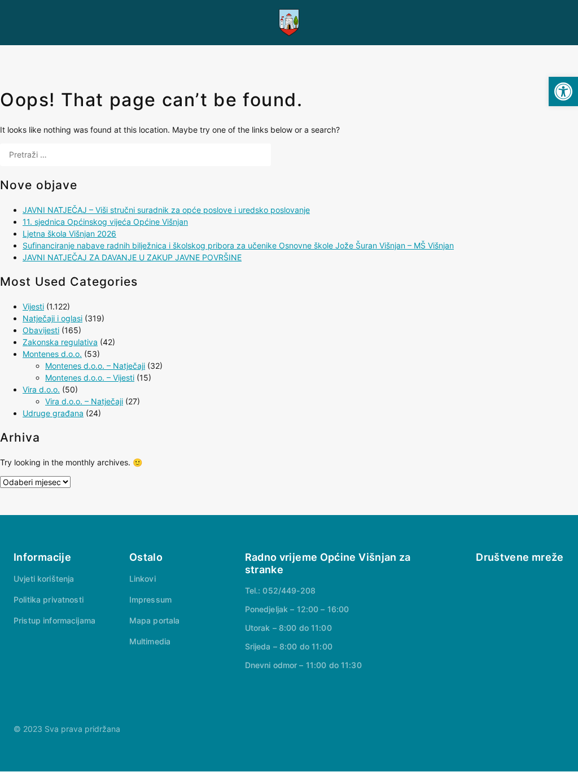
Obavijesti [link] (41, 330)
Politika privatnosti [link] (49, 599)
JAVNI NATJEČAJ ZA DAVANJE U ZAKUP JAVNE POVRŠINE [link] (132, 257)
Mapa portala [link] (154, 620)
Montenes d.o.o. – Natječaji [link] (95, 365)
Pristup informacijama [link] (54, 620)
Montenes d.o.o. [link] (52, 354)
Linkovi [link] (142, 578)
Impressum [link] (150, 599)
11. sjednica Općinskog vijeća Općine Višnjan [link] (105, 221)
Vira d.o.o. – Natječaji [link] (84, 401)
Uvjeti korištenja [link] (44, 578)
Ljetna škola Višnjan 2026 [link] (69, 233)
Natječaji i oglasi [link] (52, 318)
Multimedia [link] (149, 641)
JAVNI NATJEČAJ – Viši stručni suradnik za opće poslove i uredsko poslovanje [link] (166, 210)
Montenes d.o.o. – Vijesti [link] (89, 377)
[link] (563, 91)
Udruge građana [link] (53, 413)
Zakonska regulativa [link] (60, 342)
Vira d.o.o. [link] (41, 389)
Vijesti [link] (33, 306)
